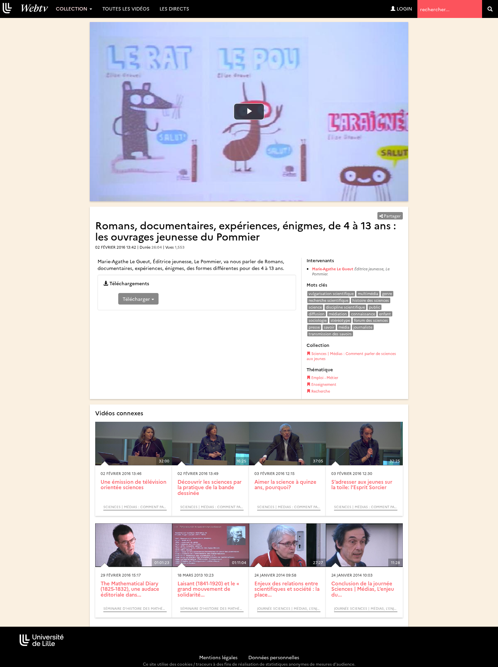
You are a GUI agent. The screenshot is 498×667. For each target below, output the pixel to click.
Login (403, 8)
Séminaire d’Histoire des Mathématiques (135, 608)
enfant (385, 313)
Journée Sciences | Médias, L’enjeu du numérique (288, 608)
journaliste (362, 327)
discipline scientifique (345, 307)
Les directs (174, 8)
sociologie (318, 320)
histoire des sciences (370, 300)
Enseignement (323, 384)
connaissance (363, 313)
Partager (392, 215)
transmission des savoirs (330, 333)
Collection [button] (72, 8)
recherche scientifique (328, 300)
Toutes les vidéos (125, 8)
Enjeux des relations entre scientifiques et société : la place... (286, 589)
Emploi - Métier (324, 377)
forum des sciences (371, 320)
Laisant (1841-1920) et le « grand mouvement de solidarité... (208, 589)
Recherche (320, 391)
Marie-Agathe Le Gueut (332, 268)
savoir (329, 327)
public (374, 307)
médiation (338, 313)
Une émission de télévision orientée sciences (133, 484)
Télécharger (137, 298)
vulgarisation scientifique (331, 293)
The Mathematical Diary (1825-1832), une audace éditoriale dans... (130, 589)
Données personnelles (273, 657)
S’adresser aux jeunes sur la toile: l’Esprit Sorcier (361, 484)
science (315, 307)
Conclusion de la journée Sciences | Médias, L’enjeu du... (362, 589)
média (343, 327)
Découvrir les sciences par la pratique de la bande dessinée (210, 487)
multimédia (368, 293)
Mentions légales (218, 657)
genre (387, 293)
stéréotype (340, 320)
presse (314, 327)
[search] (490, 9)
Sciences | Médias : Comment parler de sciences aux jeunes (351, 356)
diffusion (317, 313)
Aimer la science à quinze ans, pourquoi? (285, 484)
